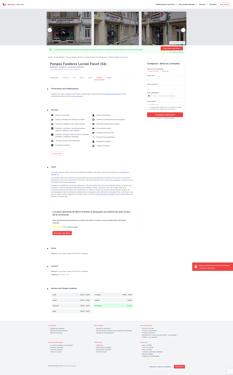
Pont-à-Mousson (77, 96)
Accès (90, 78)
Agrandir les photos (178, 43)
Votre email (151, 101)
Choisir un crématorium (149, 330)
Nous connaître (147, 345)
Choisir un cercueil (148, 328)
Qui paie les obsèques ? (103, 328)
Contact (99, 77)
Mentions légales (147, 354)
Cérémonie (99, 345)
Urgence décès (154, 71)
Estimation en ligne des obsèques (160, 367)
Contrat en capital (56, 352)
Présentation (54, 78)
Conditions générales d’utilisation (152, 352)
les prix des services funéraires (105, 194)
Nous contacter (147, 349)
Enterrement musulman (103, 349)
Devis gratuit (224, 4)
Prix (74, 78)
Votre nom (151, 75)
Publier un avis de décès (150, 337)
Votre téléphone (153, 93)
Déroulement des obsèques (59, 330)
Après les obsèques (56, 333)
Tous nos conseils (148, 347)
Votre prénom (152, 84)
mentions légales (169, 118)
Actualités (213, 4)
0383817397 (64, 275)
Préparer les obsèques (57, 328)
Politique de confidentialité (150, 356)
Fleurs (82, 78)
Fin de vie (165, 71)
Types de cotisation (56, 349)
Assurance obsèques (56, 347)
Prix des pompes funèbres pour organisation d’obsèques (114, 330)
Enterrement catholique (103, 347)
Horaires (109, 78)
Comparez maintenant (165, 115)
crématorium (72, 182)
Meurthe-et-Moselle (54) (113, 94)
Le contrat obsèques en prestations (61, 345)
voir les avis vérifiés (177, 52)
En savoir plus (57, 153)
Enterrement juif (101, 352)
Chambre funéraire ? (148, 333)
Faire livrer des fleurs (172, 48)
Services (66, 78)
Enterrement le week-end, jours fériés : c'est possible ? (159, 335)
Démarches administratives (105, 333)
